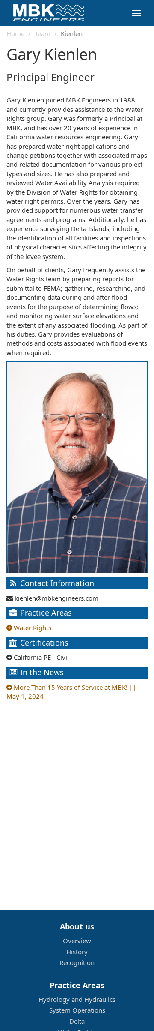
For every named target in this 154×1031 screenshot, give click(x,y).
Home (15, 33)
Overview (77, 940)
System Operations (77, 1010)
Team (42, 33)
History (77, 951)
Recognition (77, 962)
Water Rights (31, 627)
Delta (77, 1021)
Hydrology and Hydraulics (77, 999)
